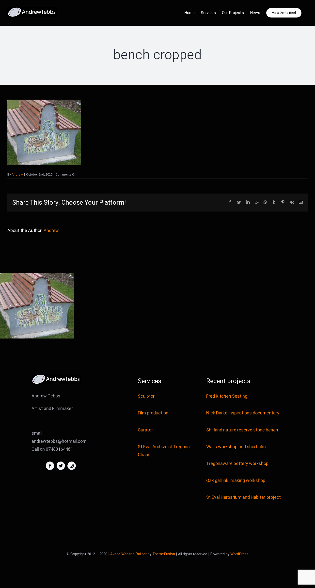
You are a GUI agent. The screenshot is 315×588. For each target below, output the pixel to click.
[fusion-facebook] (50, 466)
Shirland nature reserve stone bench (242, 430)
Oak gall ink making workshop (235, 480)
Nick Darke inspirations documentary (242, 413)
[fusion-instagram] (71, 466)
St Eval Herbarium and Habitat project (243, 497)
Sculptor (146, 396)
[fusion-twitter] (61, 466)
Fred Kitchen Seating (227, 396)
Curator (145, 430)
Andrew (17, 174)
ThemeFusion (163, 554)
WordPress (239, 554)
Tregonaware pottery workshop (237, 463)
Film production (153, 413)
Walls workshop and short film (236, 447)
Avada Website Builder (128, 554)
